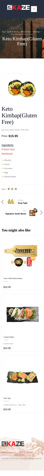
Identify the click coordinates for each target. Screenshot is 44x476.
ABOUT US (12, 452)
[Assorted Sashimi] (22, 297)
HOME (4, 452)
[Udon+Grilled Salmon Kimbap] (22, 238)
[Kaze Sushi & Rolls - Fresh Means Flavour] (18, 7)
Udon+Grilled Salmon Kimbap (12, 278)
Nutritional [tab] (7, 153)
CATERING (29, 452)
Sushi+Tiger (7, 398)
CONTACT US (6, 455)
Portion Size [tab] (8, 149)
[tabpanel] (22, 168)
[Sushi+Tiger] (22, 358)
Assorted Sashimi (8, 337)
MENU (21, 452)
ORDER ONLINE (19, 455)
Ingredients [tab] (8, 145)
